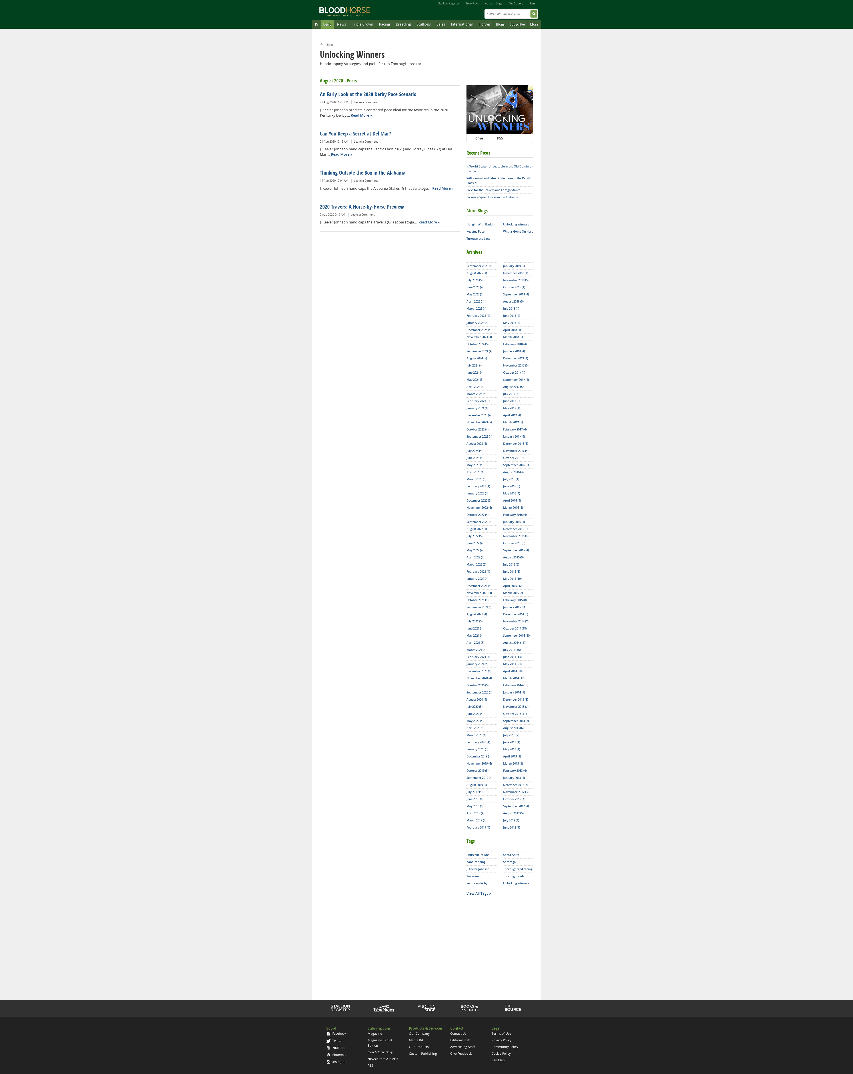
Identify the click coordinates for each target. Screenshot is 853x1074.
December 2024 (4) (478, 330)
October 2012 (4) (514, 799)
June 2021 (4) (474, 628)
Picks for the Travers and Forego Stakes (493, 190)
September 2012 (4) (516, 806)
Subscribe (517, 24)
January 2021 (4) (477, 664)
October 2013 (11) (515, 714)
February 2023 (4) (478, 486)
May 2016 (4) (511, 493)
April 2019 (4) (475, 813)
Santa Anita (511, 855)
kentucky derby (476, 883)
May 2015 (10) (512, 579)
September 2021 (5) (479, 607)
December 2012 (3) (515, 785)
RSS (500, 138)
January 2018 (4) (514, 351)
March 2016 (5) (513, 508)
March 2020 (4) (476, 735)
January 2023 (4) (477, 493)
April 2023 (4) (475, 472)
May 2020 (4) (474, 721)
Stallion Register (448, 3)
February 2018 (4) (515, 344)
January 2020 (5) (477, 749)
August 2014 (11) (514, 643)
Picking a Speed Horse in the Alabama (492, 197)
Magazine (375, 1033)
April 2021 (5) (475, 643)
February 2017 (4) (515, 429)
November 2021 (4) (479, 593)
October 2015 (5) (514, 543)
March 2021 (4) (476, 650)
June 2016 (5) (511, 486)
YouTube (338, 1048)
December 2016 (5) (515, 444)
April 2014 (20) (512, 671)
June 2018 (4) (511, 316)
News (341, 24)
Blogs (500, 24)
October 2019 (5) (477, 771)
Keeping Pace (475, 231)
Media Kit (416, 1040)
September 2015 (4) (516, 550)
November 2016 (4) (515, 451)
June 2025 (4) (474, 287)
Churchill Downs (477, 855)
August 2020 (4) (476, 699)
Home (321, 44)
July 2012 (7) (511, 820)
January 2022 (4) (477, 579)
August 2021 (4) (476, 614)
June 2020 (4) (474, 714)
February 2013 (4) (515, 771)
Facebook (338, 1033)
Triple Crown (362, 24)
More (534, 24)
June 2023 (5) (474, 458)
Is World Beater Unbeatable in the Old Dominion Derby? (499, 168)
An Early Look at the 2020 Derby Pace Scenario (368, 95)
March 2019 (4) (476, 820)
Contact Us (458, 1033)
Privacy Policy (501, 1040)
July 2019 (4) (474, 792)
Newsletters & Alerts (383, 1059)
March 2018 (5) (513, 337)
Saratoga (509, 862)
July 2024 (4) (474, 365)
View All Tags (477, 893)
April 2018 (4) (512, 330)
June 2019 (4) (474, 799)
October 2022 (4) (477, 515)
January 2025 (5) (477, 323)
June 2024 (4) (474, 373)
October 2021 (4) (477, 600)
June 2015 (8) (511, 572)
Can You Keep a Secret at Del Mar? (355, 134)
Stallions (424, 24)
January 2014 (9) (514, 692)
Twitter (337, 1040)
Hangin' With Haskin (480, 224)
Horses (485, 24)
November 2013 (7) (515, 707)
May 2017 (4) (511, 408)
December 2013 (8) (515, 699)
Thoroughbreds (513, 876)
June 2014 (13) (512, 657)
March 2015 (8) (513, 593)
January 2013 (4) (514, 778)
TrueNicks (472, 3)
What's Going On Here (518, 231)
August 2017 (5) (513, 387)
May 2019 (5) (474, 806)
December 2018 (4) (515, 273)
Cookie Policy (501, 1053)
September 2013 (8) (516, 721)
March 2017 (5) (513, 422)
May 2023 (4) (474, 465)
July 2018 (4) (511, 309)
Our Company (419, 1033)
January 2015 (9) (514, 607)
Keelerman (473, 876)
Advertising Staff (462, 1047)
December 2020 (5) (478, 671)
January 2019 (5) (514, 266)
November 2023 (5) (479, 422)
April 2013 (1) (512, 756)
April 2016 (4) (512, 500)
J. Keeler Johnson (477, 869)
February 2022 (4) (478, 572)
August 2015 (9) (513, 557)
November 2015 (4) (515, 536)
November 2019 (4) (479, 763)
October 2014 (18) (515, 628)
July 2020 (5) (474, 707)
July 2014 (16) (512, 650)
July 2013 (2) (511, 735)
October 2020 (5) (477, 685)
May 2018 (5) (511, 323)
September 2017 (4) (516, 380)
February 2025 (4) (478, 316)
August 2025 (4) (476, 273)
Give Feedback (461, 1053)
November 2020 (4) (479, 678)
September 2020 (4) (479, 692)
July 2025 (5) (474, 280)
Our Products (419, 1047)
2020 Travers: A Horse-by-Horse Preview (362, 207)
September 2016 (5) (516, 465)
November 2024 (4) (479, 337)
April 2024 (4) (475, 387)
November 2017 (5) (515, 365)
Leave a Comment (366, 102)
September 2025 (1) (479, 266)
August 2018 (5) (513, 301)
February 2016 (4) (515, 515)
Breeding (403, 24)
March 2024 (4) (476, 394)
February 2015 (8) (515, 600)
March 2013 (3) (513, 763)
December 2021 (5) (478, 586)
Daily (327, 24)
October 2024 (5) (477, 344)
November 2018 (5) (515, 280)
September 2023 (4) (479, 436)
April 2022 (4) (475, 557)
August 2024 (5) (476, 358)
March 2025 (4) (476, 309)
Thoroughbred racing (517, 869)
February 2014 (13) (515, 685)
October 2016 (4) (514, 458)
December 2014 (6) (515, 614)
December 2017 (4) (515, 358)
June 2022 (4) (474, 543)
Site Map (498, 1060)
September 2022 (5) (479, 522)
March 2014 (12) (513, 678)
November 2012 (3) (515, 792)
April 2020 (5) (475, 728)
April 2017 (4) (512, 415)
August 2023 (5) (476, 444)
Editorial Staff (460, 1040)
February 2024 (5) (478, 401)
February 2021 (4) (478, 657)
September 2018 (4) (516, 294)
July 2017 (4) (511, 394)
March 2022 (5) (476, 564)
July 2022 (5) (474, 536)
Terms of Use (501, 1033)
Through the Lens (478, 239)
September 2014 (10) (516, 636)
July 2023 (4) (474, 451)
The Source (515, 3)
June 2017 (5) (511, 401)
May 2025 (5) (474, 294)
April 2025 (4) (475, 301)
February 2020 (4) (478, 742)
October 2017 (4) (514, 373)
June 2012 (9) (511, 827)
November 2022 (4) (479, 508)
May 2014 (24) (512, 664)
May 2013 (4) (511, 749)
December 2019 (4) (478, 756)
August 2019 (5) (476, 785)
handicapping (475, 862)
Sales (440, 24)
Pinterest (338, 1054)
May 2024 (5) (474, 380)
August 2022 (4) (476, 529)
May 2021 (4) (474, 636)
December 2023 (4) (478, 415)
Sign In (533, 3)
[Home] (316, 24)
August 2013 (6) (513, 728)
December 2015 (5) (515, 529)
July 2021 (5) (474, 621)
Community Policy (505, 1047)
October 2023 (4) (477, 429)
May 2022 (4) (474, 550)
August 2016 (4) (513, 472)
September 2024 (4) (479, 351)
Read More (360, 115)
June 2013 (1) (511, 742)
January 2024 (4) (477, 408)
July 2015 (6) (511, 564)
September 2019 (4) (479, 778)
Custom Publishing (423, 1053)
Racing (384, 24)
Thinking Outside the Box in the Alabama (362, 173)
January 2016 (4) (514, 522)
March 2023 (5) (476, 479)
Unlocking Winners (516, 224)
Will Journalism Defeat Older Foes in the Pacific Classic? (498, 180)
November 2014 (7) (515, 621)
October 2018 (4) (514, 287)
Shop (469, 1008)
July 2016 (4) (511, 479)
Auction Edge (493, 3)
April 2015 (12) (512, 586)
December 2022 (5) (478, 500)
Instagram (339, 1062)
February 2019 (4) (478, 827)
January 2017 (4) (514, 436)
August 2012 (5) (513, 813)
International (462, 24)
